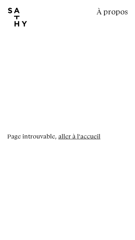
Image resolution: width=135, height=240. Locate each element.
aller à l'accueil (79, 136)
